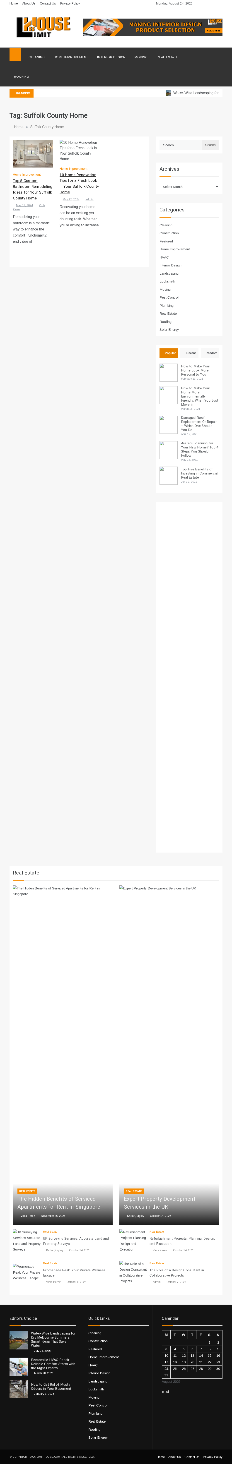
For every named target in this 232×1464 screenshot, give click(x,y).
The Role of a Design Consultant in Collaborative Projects (177, 1273)
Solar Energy (169, 329)
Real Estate (167, 57)
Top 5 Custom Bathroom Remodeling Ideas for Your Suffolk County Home (33, 189)
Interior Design (111, 57)
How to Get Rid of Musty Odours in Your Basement (51, 1386)
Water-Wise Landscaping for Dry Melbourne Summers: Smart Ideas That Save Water (53, 1339)
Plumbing (167, 305)
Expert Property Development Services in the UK (159, 1203)
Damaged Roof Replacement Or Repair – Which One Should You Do (199, 423)
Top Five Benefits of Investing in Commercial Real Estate (199, 473)
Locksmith (167, 281)
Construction (169, 233)
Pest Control (169, 297)
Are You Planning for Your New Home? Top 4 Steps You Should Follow (199, 449)
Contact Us (48, 3)
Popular (170, 353)
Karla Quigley (135, 1215)
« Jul (165, 1392)
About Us (29, 3)
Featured (166, 241)
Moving (141, 57)
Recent (191, 353)
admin (90, 199)
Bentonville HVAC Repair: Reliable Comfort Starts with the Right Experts (53, 1364)
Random (211, 353)
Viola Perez (28, 1215)
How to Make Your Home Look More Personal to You (195, 370)
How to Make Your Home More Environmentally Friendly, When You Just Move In (199, 396)
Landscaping (169, 273)
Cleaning (37, 57)
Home (14, 3)
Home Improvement (71, 57)
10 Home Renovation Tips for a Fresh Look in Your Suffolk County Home (79, 183)
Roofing (21, 76)
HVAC (164, 257)
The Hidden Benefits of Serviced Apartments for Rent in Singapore (58, 1203)
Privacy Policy (70, 3)
